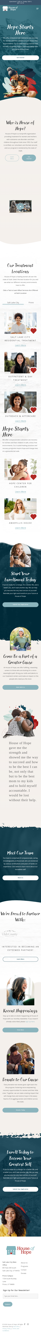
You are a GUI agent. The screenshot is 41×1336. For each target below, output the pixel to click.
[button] (37, 9)
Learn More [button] (20, 346)
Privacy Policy (6, 1328)
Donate (23, 1273)
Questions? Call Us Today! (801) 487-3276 (20, 2)
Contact (23, 1270)
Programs (24, 1266)
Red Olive (16, 1326)
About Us (24, 1263)
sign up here (30, 1022)
